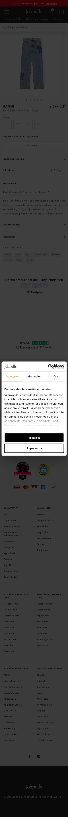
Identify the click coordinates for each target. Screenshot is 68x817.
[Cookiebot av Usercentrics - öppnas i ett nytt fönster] (48, 366)
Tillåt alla (34, 437)
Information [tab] (33, 376)
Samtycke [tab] (12, 376)
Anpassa (32, 448)
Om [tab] (55, 376)
